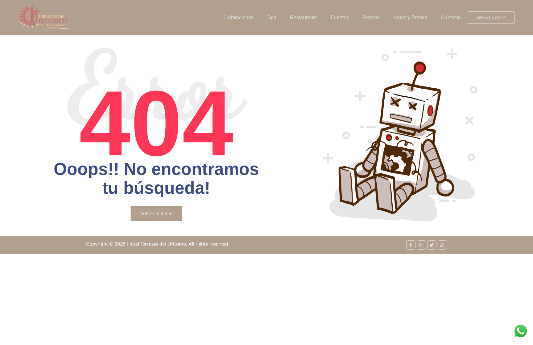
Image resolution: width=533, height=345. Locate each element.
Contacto (451, 17)
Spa (271, 17)
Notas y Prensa (410, 17)
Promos (371, 17)
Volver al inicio (156, 213)
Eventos (340, 17)
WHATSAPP (491, 17)
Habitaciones (239, 17)
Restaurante (303, 17)
